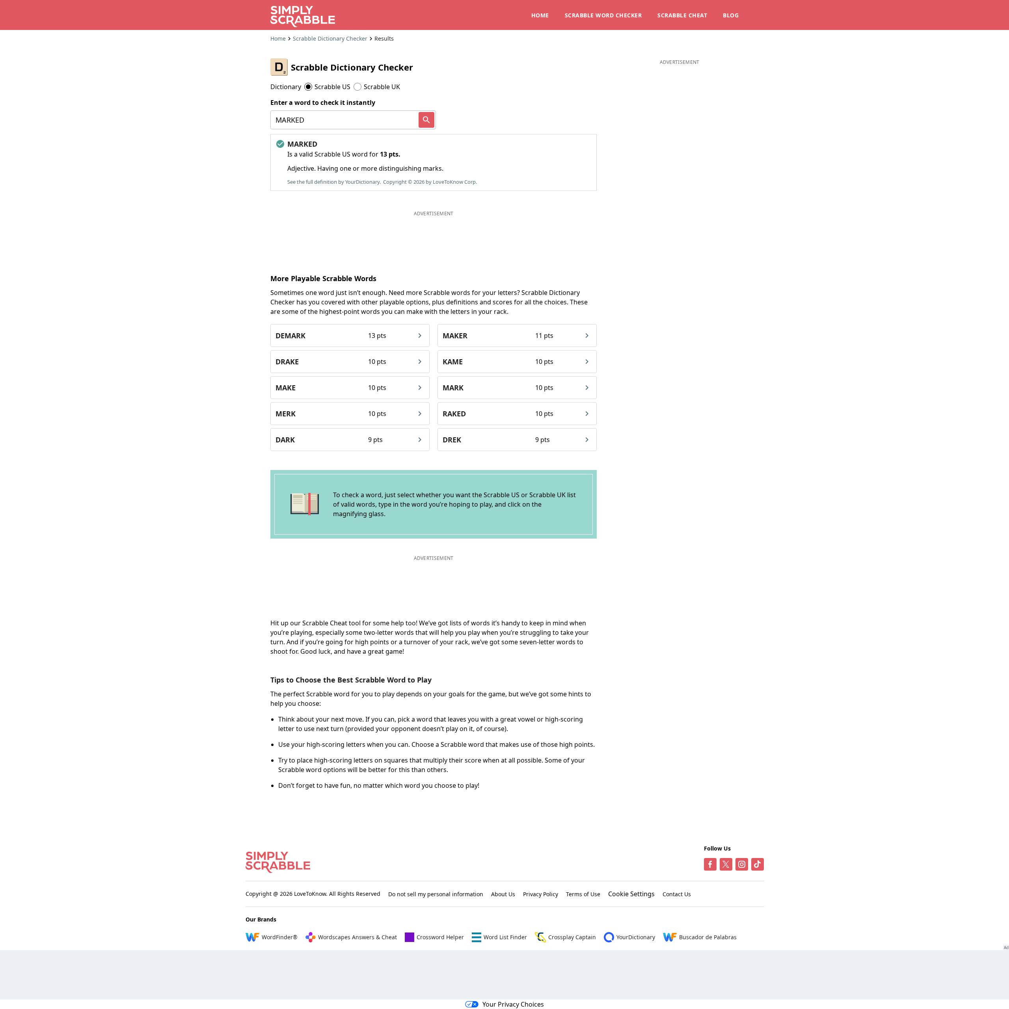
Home (278, 38)
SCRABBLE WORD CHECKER (603, 15)
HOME (540, 15)
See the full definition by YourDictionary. (334, 181)
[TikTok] (757, 864)
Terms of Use (583, 894)
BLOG (731, 15)
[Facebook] (710, 864)
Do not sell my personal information (435, 894)
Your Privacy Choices (513, 1004)
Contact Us (677, 894)
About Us (503, 894)
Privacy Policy (540, 894)
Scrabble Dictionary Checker (330, 38)
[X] (726, 864)
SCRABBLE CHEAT (682, 15)
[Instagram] (741, 864)
